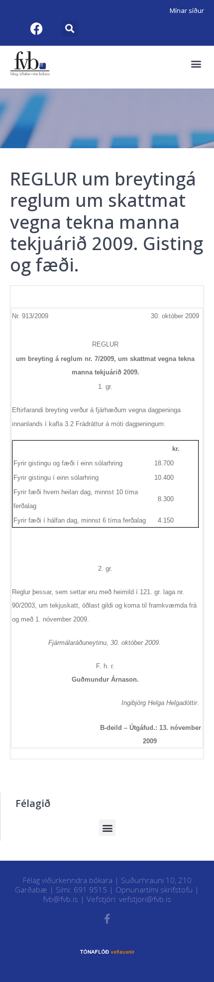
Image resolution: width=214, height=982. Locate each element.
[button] (70, 28)
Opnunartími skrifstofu (154, 889)
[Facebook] (36, 28)
